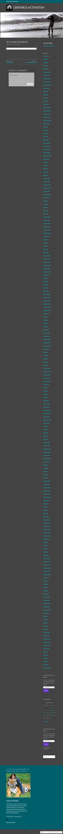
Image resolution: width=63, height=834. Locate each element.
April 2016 (45, 436)
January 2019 (46, 336)
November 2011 (47, 603)
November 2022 (47, 188)
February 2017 (46, 404)
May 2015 (45, 471)
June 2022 (45, 204)
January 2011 (46, 635)
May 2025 (45, 98)
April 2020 (45, 288)
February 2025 (46, 107)
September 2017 (47, 381)
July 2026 (45, 59)
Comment (30, 84)
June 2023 (45, 165)
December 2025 (47, 78)
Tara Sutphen (18, 44)
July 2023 (45, 162)
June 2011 (45, 619)
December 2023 (47, 149)
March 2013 (46, 555)
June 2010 (45, 655)
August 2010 (46, 648)
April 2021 (45, 249)
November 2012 (47, 568)
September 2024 (47, 120)
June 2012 (45, 584)
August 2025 (46, 88)
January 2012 (46, 600)
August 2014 (46, 500)
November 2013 (47, 529)
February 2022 (46, 217)
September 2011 (47, 610)
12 (44, 713)
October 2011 (46, 606)
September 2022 (47, 194)
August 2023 (46, 159)
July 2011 (45, 616)
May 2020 (45, 284)
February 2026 (46, 72)
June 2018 (45, 355)
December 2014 (47, 487)
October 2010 (46, 645)
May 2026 (45, 65)
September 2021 (47, 233)
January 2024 (46, 146)
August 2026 (46, 56)
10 (52, 710)
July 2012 (45, 581)
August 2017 (46, 384)
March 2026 (46, 69)
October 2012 (46, 571)
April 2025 (45, 101)
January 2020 (46, 297)
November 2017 (47, 375)
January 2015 (46, 484)
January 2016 (46, 445)
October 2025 (46, 81)
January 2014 (46, 523)
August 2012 (46, 577)
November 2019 (47, 304)
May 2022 (45, 207)
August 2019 (46, 313)
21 (47, 715)
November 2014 (47, 490)
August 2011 (46, 613)
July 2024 (45, 127)
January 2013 (46, 561)
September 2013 (47, 536)
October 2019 (46, 307)
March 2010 (46, 664)
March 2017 (46, 400)
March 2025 (46, 104)
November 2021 (47, 226)
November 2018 (47, 342)
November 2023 (47, 152)
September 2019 (47, 310)
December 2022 (47, 184)
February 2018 (46, 368)
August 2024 (46, 123)
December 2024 (47, 110)
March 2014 (46, 516)
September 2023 (47, 155)
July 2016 (45, 426)
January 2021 (46, 259)
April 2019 (45, 326)
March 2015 (46, 478)
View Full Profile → (11, 822)
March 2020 (46, 291)
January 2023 (46, 181)
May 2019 (45, 323)
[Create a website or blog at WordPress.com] (31, 831)
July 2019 (45, 317)
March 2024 (46, 139)
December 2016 (47, 410)
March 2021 (46, 252)
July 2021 (45, 239)
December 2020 (47, 262)
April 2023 (45, 172)
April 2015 (45, 474)
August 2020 (46, 275)
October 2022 (46, 191)
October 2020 (46, 268)
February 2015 (46, 481)
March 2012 (46, 594)
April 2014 (45, 513)
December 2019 (47, 300)
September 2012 (47, 574)
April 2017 (45, 397)
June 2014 (45, 507)
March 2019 (46, 329)
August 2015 (46, 461)
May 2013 (45, 548)
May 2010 (45, 658)
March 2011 (45, 629)
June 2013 (45, 545)
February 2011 (46, 632)
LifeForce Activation (28, 7)
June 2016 (45, 429)
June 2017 (45, 391)
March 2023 (46, 175)
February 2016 (46, 442)
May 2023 (45, 168)
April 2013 (45, 552)
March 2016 (46, 439)
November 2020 (47, 265)
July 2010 (45, 651)
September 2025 (47, 85)
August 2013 (46, 539)
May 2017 (45, 394)
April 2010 (45, 661)
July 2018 (45, 352)
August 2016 (46, 423)
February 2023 (46, 178)
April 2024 (45, 136)
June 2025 (45, 94)
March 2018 (46, 365)
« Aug (44, 721)
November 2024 (47, 114)
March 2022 (46, 214)
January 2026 (46, 75)
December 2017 (47, 371)
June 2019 (45, 320)
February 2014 (46, 519)
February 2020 (46, 294)
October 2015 (46, 455)
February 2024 (46, 143)
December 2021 (47, 223)
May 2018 (45, 358)
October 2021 (46, 230)
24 (52, 715)
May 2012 (45, 587)
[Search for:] (49, 756)
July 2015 (45, 465)
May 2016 (45, 433)
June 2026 (45, 62)
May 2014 (45, 510)
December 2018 (47, 339)
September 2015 (47, 458)
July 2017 (45, 387)
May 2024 (45, 133)
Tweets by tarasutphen (48, 46)
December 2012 (47, 565)
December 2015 (47, 449)
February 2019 (46, 333)
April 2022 (45, 210)
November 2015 (47, 452)
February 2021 (46, 255)
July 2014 (45, 503)
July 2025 (45, 91)
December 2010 (47, 639)
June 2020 (45, 281)
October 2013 (46, 532)
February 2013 (46, 558)
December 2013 (47, 526)
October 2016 (46, 416)
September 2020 (47, 271)
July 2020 (45, 278)
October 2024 (46, 117)
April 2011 (45, 626)
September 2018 (47, 346)
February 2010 (46, 668)
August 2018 (46, 349)
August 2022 (46, 197)
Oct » (48, 721)
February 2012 (46, 597)
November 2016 (47, 413)
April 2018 (45, 362)
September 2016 (47, 420)
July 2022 (45, 201)
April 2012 (45, 590)
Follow (46, 690)
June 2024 (45, 130)
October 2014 (46, 494)
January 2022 (46, 220)
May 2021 (45, 246)
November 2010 (47, 642)
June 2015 (45, 468)
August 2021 (46, 236)
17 (52, 713)
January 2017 (46, 407)
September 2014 (47, 497)
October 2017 (46, 378)
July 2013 (45, 542)
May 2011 (45, 623)
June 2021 (45, 243)
